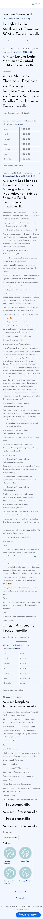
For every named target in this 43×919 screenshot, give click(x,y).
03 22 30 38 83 (28, 52)
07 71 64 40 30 (29, 176)
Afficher (14, 837)
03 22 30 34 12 (17, 697)
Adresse (6, 49)
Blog (5, 19)
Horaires (20, 124)
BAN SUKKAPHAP (12, 4)
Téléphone (17, 52)
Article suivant (21, 898)
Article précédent (21, 892)
